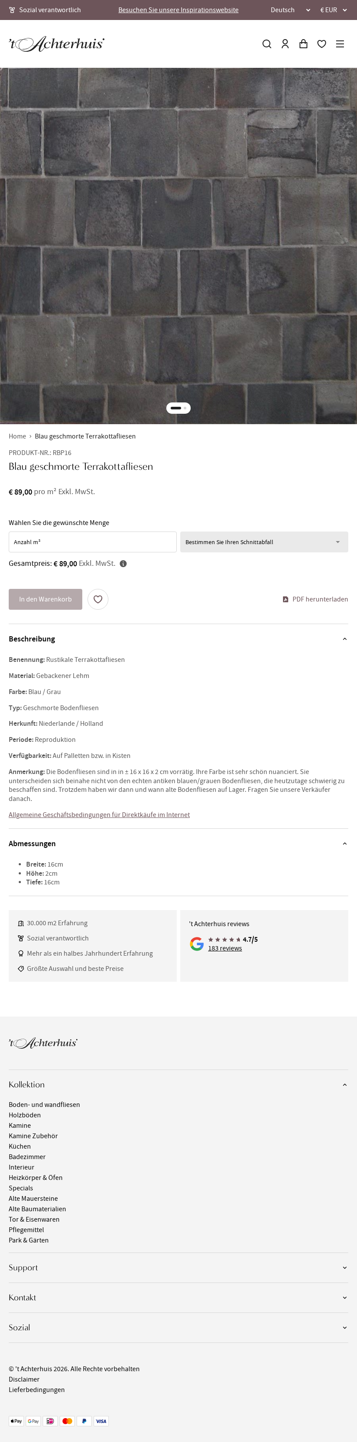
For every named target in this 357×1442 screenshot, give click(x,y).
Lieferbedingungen (37, 1390)
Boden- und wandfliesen (44, 1104)
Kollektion (26, 1085)
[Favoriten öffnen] (321, 44)
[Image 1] (176, 408)
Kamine (20, 1125)
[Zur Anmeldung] (285, 44)
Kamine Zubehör (33, 1136)
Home (17, 436)
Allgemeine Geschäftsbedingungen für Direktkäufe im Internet (99, 815)
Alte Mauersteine (33, 1198)
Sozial (19, 1327)
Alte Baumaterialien (37, 1209)
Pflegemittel (26, 1230)
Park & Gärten (29, 1240)
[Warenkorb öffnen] (303, 44)
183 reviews (225, 948)
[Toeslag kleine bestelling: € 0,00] (123, 563)
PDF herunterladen (320, 599)
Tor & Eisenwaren (34, 1219)
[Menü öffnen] (340, 44)
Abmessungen (32, 843)
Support (23, 1268)
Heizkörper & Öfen (36, 1177)
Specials (21, 1188)
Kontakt (22, 1297)
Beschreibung (32, 639)
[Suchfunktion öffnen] (267, 44)
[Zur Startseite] (56, 44)
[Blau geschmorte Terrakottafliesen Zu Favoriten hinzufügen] (98, 599)
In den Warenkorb (45, 599)
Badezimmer (27, 1157)
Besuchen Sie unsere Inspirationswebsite (178, 10)
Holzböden (25, 1115)
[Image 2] (185, 408)
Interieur (21, 1167)
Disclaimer (24, 1379)
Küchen (20, 1146)
